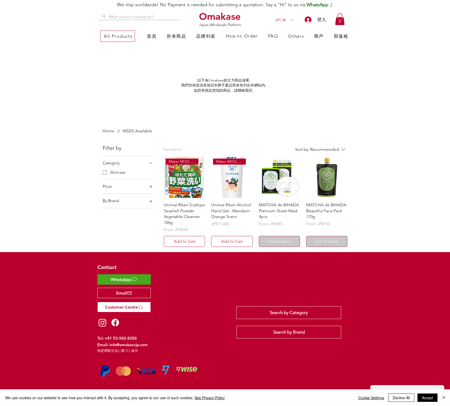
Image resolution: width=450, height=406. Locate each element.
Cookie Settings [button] (371, 397)
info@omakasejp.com (128, 344)
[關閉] (444, 397)
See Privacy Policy (210, 397)
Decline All (401, 397)
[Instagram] (102, 322)
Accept (427, 397)
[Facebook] (115, 322)
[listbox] (284, 20)
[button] (284, 20)
